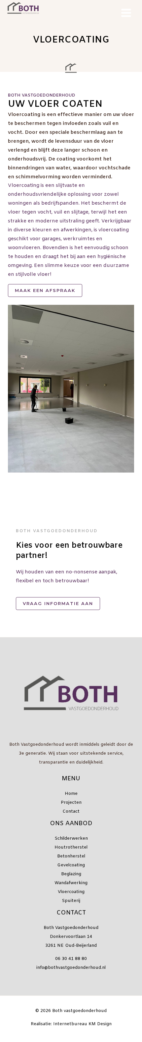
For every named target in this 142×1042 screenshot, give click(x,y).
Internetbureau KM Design (82, 1024)
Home (71, 793)
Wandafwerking (71, 883)
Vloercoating (71, 892)
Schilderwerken (71, 838)
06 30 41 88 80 (71, 959)
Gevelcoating (71, 865)
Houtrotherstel (71, 847)
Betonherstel (71, 856)
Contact (71, 811)
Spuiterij (71, 901)
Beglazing (71, 874)
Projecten (71, 802)
